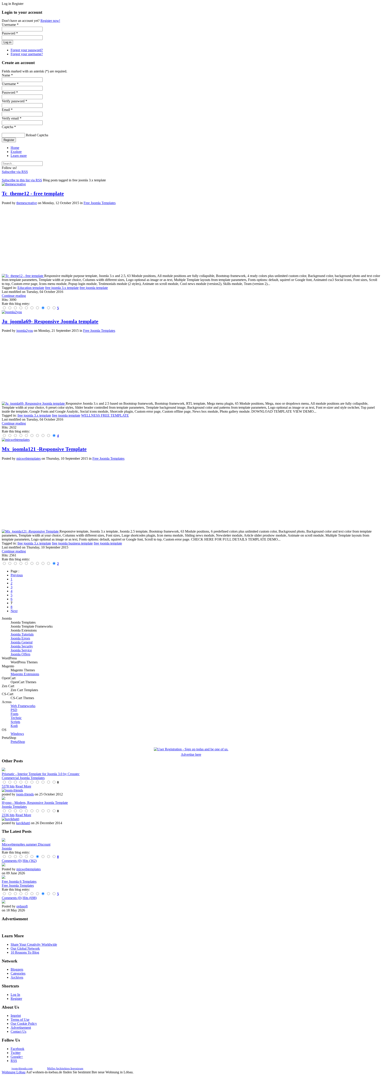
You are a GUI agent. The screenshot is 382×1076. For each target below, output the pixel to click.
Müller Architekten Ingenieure (65, 1068)
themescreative (26, 203)
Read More (23, 786)
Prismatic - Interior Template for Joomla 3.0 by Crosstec (41, 774)
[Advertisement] (134, 239)
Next (14, 611)
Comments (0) (12, 861)
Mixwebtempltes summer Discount (26, 844)
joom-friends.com (21, 1068)
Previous (17, 575)
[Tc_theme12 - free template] (23, 276)
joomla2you (24, 330)
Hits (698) (30, 898)
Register (9, 140)
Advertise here (191, 754)
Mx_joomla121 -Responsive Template (44, 449)
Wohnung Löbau (13, 1072)
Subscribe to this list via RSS (22, 180)
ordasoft (22, 906)
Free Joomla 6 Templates (19, 881)
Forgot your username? (27, 54)
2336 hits (8, 815)
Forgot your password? (27, 50)
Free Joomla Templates (100, 203)
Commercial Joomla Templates (23, 778)
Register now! (50, 21)
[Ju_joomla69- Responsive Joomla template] (34, 403)
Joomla (7, 848)
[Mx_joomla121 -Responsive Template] (30, 531)
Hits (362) (30, 861)
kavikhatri (23, 823)
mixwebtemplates (28, 458)
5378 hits (8, 786)
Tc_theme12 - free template (33, 193)
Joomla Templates (14, 806)
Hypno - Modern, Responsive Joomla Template (35, 803)
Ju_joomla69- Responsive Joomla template (50, 321)
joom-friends (25, 794)
